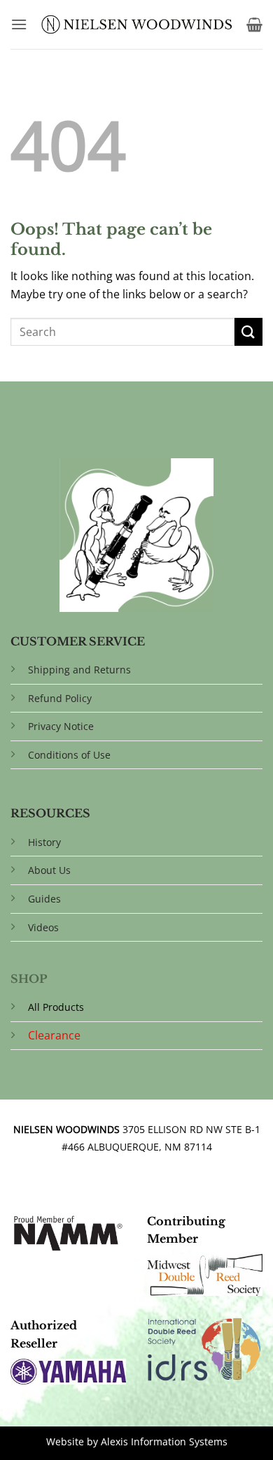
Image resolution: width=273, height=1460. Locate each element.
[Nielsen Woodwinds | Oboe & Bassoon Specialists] (137, 24)
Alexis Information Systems (164, 1441)
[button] (18, 24)
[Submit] (248, 331)
